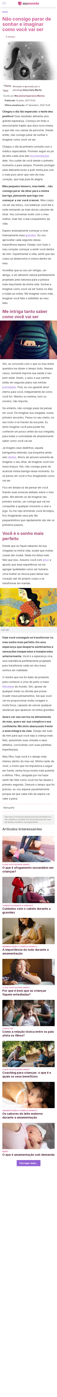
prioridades (9, 387)
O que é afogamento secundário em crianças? (27, 869)
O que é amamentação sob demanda (28, 1154)
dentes (12, 457)
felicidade (8, 686)
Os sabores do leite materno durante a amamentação (22, 1115)
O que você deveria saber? (16, 864)
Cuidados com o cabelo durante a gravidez (26, 910)
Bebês (5, 12)
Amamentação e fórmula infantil (20, 946)
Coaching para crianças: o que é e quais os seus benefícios (26, 1074)
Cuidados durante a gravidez (17, 905)
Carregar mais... (28, 1163)
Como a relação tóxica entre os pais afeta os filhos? (28, 1033)
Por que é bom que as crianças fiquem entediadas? (24, 992)
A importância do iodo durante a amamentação (25, 951)
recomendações (39, 155)
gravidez (30, 235)
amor (46, 559)
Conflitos (7, 1028)
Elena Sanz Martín (32, 90)
